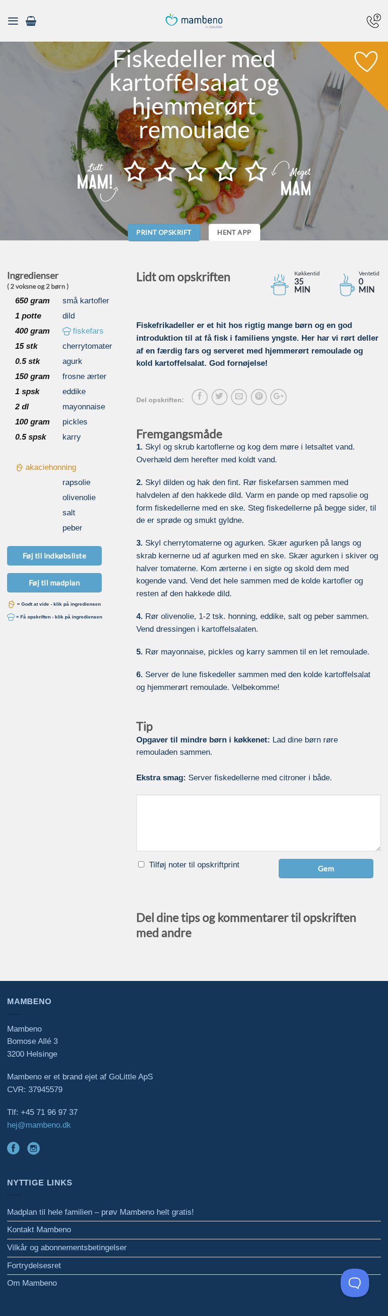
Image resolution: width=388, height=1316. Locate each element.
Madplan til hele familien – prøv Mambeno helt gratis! (100, 1212)
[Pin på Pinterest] (259, 397)
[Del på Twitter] (220, 397)
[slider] (195, 171)
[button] (13, 21)
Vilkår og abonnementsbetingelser (67, 1247)
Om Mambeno (32, 1283)
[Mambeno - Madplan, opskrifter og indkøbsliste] (194, 21)
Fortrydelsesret (34, 1265)
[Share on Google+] (278, 397)
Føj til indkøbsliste (55, 555)
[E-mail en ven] (239, 397)
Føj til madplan (54, 582)
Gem (326, 868)
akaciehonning (51, 467)
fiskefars (88, 331)
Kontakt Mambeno (39, 1229)
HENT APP (234, 232)
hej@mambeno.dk (39, 1125)
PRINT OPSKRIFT (163, 232)
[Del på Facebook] (200, 397)
